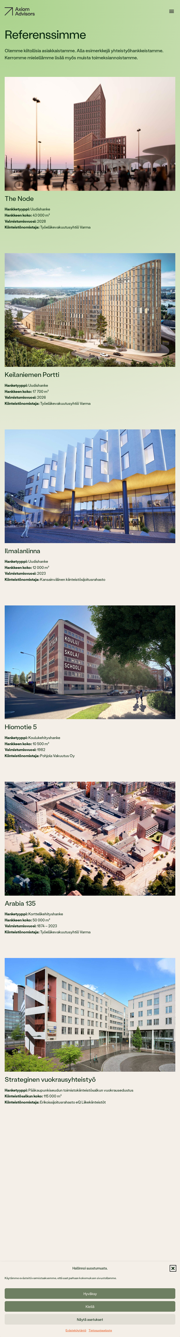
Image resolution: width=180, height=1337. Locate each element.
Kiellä (90, 1306)
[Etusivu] (20, 11)
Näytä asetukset (90, 1319)
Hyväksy (90, 1293)
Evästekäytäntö (76, 1330)
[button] (173, 1268)
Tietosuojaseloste (100, 1330)
